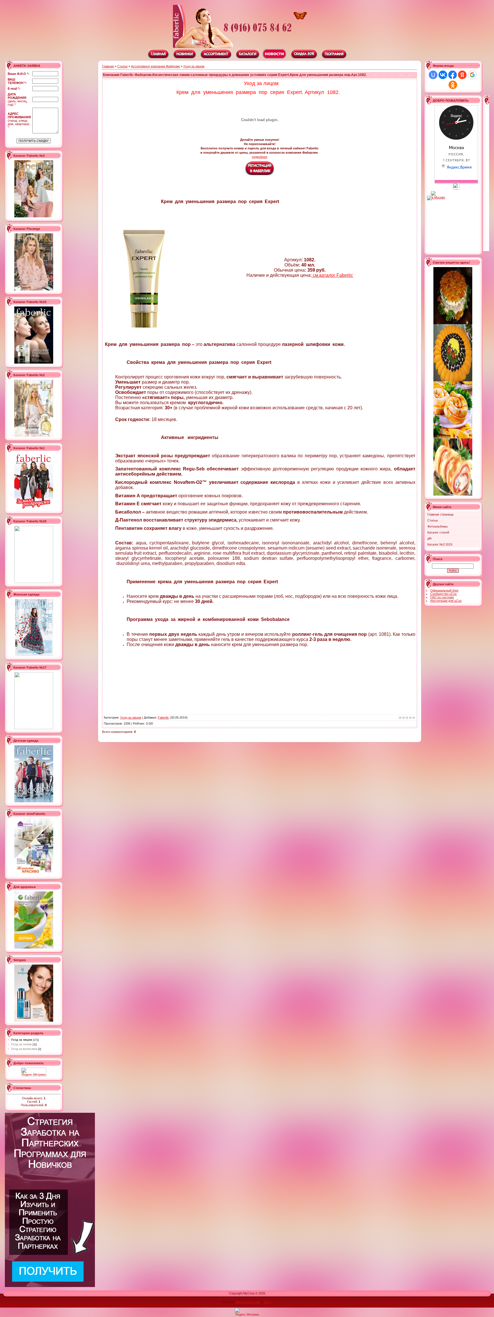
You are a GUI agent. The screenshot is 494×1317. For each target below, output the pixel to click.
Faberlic (163, 717)
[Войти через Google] (472, 74)
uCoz (267, 1302)
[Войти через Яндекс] (462, 75)
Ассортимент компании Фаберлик (155, 66)
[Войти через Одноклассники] (453, 85)
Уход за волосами (24, 1049)
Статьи (122, 66)
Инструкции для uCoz (446, 600)
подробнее (259, 157)
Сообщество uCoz (443, 594)
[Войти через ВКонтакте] (443, 75)
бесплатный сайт (248, 1302)
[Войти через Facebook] (452, 75)
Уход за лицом (21, 1039)
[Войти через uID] (433, 75)
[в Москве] (456, 188)
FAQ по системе (442, 597)
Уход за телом (21, 1044)
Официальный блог (444, 590)
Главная (108, 66)
